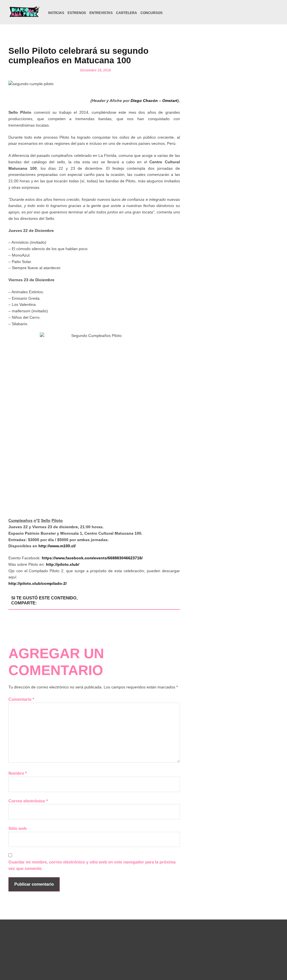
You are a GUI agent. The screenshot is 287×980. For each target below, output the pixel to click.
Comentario (21, 699)
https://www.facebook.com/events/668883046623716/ (92, 558)
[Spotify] (261, 13)
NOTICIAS (56, 13)
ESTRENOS (77, 13)
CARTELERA (126, 13)
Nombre (17, 773)
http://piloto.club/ (62, 564)
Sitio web (17, 828)
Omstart (169, 100)
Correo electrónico (28, 801)
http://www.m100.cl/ (57, 546)
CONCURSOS (151, 13)
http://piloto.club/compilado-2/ (38, 583)
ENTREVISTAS (101, 13)
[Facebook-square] (252, 13)
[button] (275, 13)
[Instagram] (244, 13)
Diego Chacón (144, 100)
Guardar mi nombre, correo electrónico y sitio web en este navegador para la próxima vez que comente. (91, 865)
